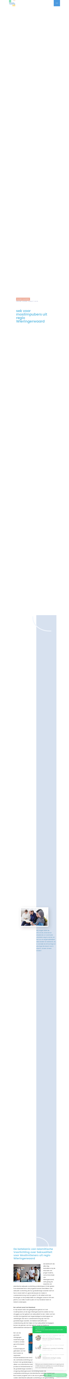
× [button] (65, 1327)
